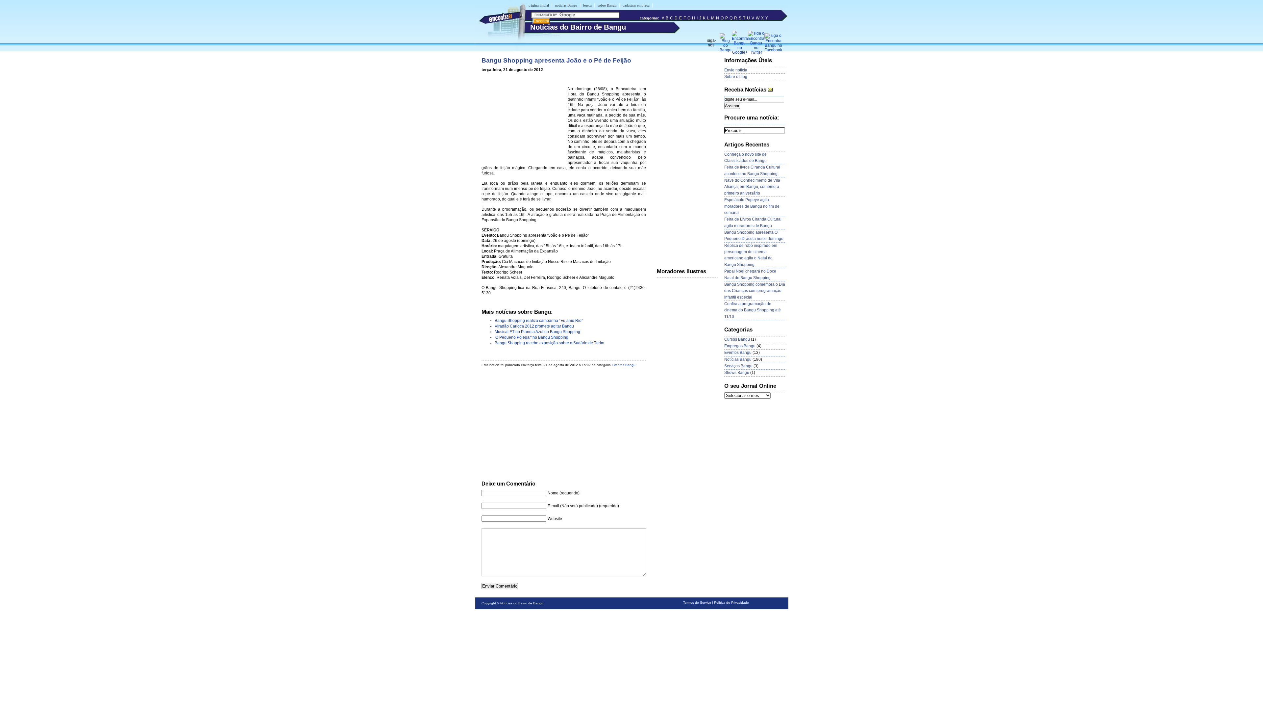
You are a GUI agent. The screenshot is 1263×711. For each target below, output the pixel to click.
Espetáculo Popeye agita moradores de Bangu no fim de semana (752, 206)
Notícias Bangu (738, 359)
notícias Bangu (566, 5)
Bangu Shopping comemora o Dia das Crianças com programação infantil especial (754, 291)
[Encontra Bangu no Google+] (740, 52)
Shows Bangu (736, 372)
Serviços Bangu (738, 366)
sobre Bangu (607, 5)
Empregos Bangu (739, 346)
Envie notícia (735, 70)
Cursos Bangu (737, 339)
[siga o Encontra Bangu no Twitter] (756, 52)
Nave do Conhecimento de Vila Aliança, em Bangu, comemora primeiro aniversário (752, 187)
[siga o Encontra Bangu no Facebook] (773, 50)
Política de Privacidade (731, 602)
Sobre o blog (735, 76)
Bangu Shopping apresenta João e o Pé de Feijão (556, 60)
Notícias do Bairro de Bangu (521, 603)
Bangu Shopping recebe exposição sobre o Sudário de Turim (549, 343)
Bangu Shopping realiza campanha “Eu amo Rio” (539, 321)
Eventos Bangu (623, 365)
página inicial (539, 5)
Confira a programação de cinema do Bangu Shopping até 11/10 (752, 310)
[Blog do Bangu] (726, 50)
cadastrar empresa (636, 5)
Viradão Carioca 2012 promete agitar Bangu (534, 326)
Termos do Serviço (697, 602)
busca (587, 5)
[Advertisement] (523, 119)
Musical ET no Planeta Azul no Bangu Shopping (537, 332)
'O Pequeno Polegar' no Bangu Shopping (531, 337)
